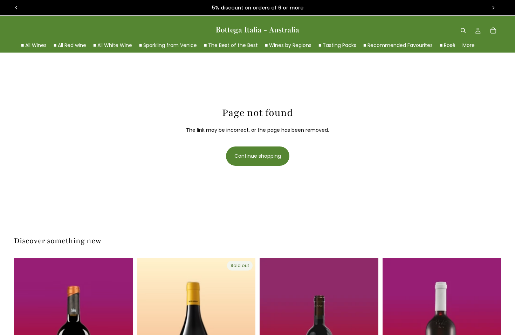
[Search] (463, 30)
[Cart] (493, 30)
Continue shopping (257, 155)
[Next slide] (493, 7)
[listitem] (468, 45)
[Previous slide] (16, 7)
